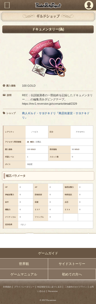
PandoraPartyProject (48, 5)
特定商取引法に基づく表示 (49, 287)
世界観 (24, 264)
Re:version (53, 291)
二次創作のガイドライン (76, 287)
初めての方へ (72, 274)
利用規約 (7, 287)
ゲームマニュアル (23, 274)
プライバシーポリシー (24, 287)
